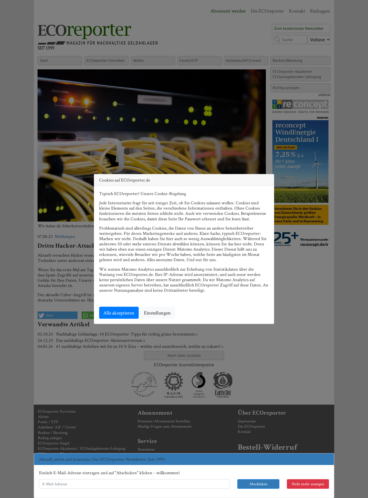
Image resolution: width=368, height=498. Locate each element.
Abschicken (258, 483)
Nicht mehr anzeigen (308, 483)
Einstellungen (157, 312)
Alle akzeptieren (118, 312)
